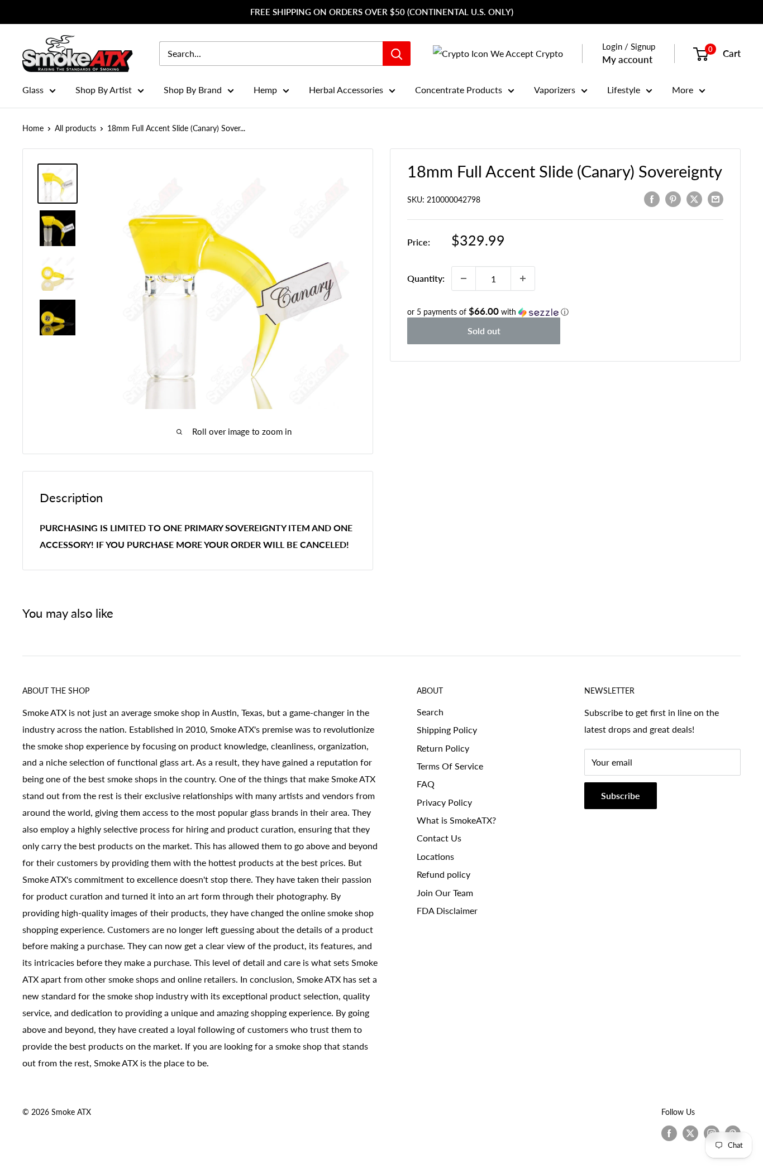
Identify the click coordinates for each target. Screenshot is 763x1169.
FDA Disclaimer (447, 910)
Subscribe (620, 795)
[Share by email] (715, 198)
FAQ (426, 783)
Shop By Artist (103, 89)
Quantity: (426, 278)
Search (430, 711)
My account (627, 59)
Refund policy (443, 874)
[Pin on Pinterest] (673, 198)
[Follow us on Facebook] (669, 1133)
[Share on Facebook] (652, 198)
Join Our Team (445, 892)
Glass (33, 89)
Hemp (265, 89)
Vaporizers (554, 89)
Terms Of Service (450, 766)
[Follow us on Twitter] (690, 1133)
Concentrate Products (458, 89)
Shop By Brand (193, 89)
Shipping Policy (447, 729)
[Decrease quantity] (463, 278)
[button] (565, 311)
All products (75, 128)
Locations (435, 856)
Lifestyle (623, 89)
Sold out (484, 330)
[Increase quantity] (523, 278)
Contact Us (439, 838)
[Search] (397, 53)
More (682, 89)
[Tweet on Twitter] (694, 198)
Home (33, 128)
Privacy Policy (444, 802)
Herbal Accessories (346, 89)
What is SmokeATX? (456, 820)
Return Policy (443, 748)
